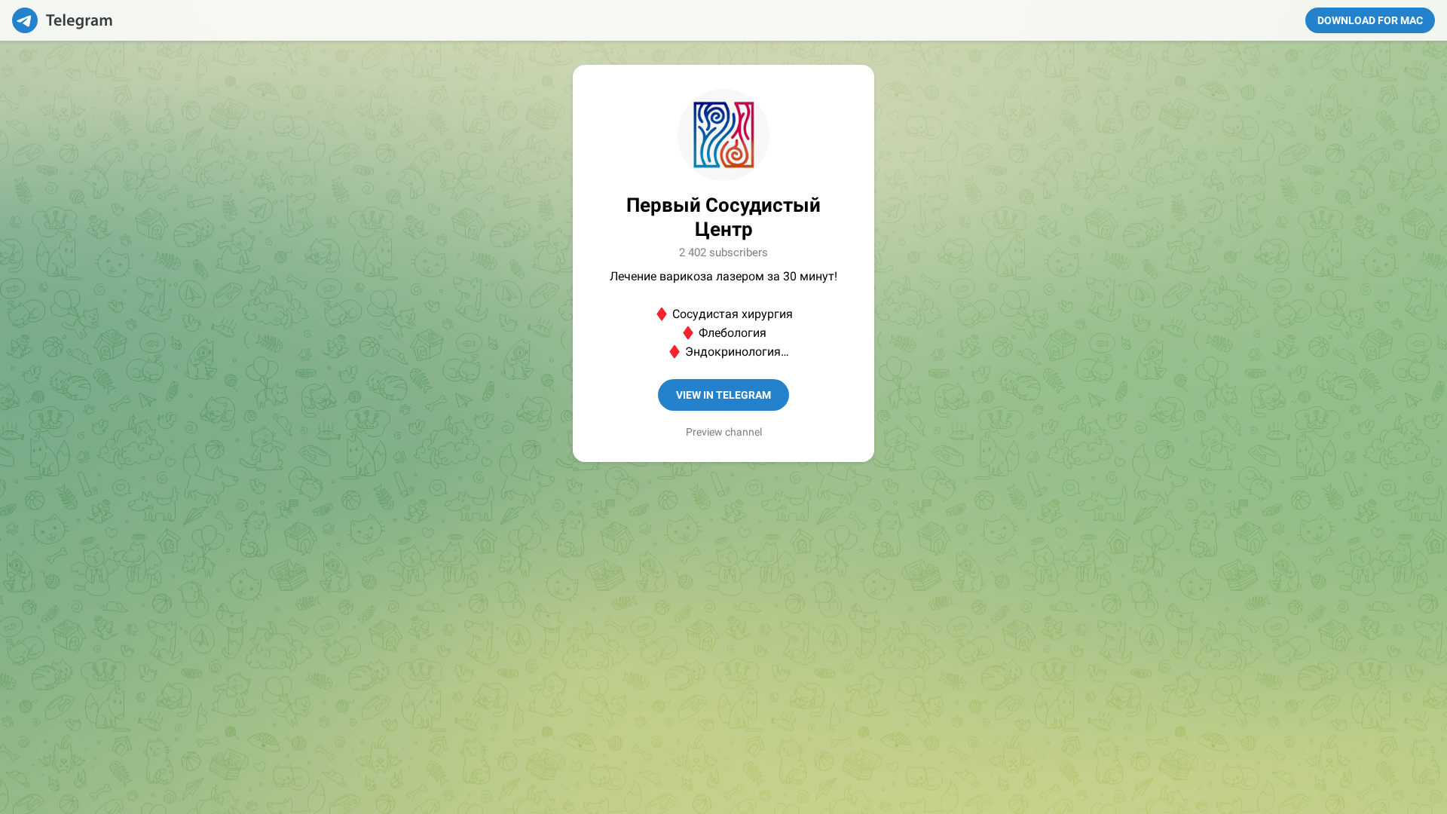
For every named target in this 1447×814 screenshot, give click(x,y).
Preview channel (724, 432)
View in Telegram (723, 395)
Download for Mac (1370, 20)
